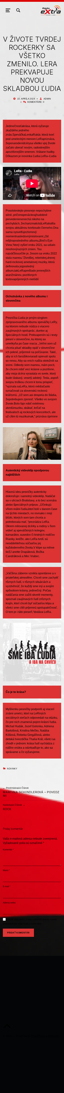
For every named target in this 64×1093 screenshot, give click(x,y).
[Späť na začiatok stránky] (7, 1028)
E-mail (6, 886)
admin (47, 99)
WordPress (38, 1036)
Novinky (12, 768)
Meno (6, 870)
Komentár (8, 849)
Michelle (53, 1036)
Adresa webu (9, 902)
